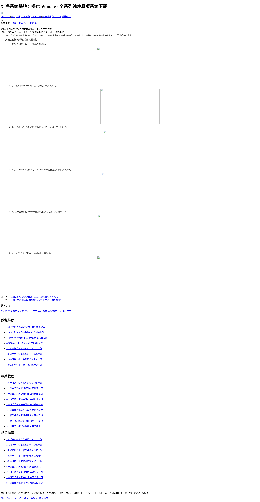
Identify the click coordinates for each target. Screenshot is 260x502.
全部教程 (5, 311)
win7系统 (25, 16)
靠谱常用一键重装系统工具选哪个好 (24, 354)
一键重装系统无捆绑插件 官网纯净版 (24, 415)
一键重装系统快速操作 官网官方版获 (24, 421)
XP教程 (13, 311)
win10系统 (36, 16)
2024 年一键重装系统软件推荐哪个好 (24, 343)
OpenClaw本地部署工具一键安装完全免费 (26, 338)
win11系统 (46, 16)
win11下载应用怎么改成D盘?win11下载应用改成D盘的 (35, 300)
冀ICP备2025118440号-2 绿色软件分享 (19, 498)
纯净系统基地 (18, 23)
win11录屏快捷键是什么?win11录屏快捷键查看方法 (34, 297)
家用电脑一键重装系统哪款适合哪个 (24, 456)
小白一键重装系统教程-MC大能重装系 (25, 332)
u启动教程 (52, 311)
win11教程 (42, 311)
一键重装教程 (64, 311)
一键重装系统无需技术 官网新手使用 (24, 399)
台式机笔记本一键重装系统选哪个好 (24, 365)
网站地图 (43, 498)
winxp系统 (15, 16)
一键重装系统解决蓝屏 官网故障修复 (24, 404)
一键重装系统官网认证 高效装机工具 (24, 426)
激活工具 (56, 16)
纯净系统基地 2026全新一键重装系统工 (25, 327)
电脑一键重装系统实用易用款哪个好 (24, 348)
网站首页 (5, 16)
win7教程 (22, 311)
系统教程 (66, 16)
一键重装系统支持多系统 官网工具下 (24, 388)
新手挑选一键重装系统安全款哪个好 (24, 383)
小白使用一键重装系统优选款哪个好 (24, 359)
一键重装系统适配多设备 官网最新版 (24, 410)
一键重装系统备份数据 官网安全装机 (24, 394)
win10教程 (32, 311)
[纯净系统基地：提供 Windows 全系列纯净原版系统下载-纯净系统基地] (2, 13)
